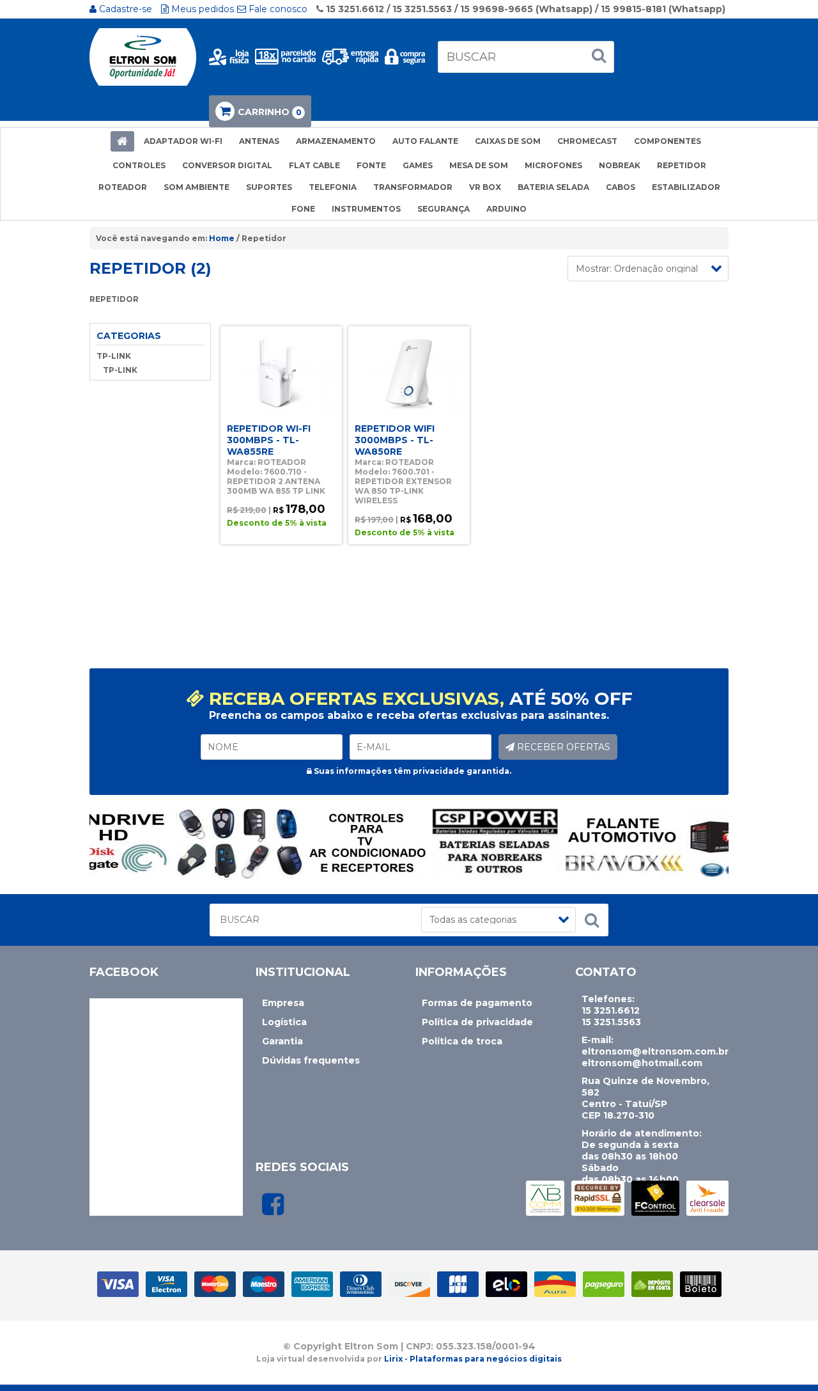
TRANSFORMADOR (412, 187)
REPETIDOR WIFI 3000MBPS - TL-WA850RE (395, 440)
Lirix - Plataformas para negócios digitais (473, 1358)
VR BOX (485, 187)
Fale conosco (276, 9)
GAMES (418, 165)
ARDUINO (506, 209)
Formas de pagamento (477, 1003)
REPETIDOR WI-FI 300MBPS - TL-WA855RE (269, 440)
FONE (303, 209)
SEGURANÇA (443, 209)
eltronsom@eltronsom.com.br (655, 1051)
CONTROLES (139, 165)
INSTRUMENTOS (366, 209)
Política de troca (462, 1041)
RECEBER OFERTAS (562, 747)
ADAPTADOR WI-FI (183, 141)
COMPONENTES (667, 141)
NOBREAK (619, 165)
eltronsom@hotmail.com (642, 1063)
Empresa (283, 1003)
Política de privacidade (477, 1022)
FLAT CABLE (314, 165)
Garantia (282, 1041)
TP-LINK (113, 356)
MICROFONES (553, 165)
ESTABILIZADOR (686, 187)
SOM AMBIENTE (196, 187)
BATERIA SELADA (553, 187)
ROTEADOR (122, 187)
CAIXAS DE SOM (508, 141)
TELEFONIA (333, 187)
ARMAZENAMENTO (336, 141)
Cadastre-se (124, 9)
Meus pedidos (201, 9)
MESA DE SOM (478, 165)
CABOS (620, 187)
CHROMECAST (587, 141)
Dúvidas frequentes (311, 1060)
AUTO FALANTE (425, 141)
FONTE (371, 165)
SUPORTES (269, 187)
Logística (284, 1022)
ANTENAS (259, 141)
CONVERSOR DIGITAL (227, 165)
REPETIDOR (681, 165)
